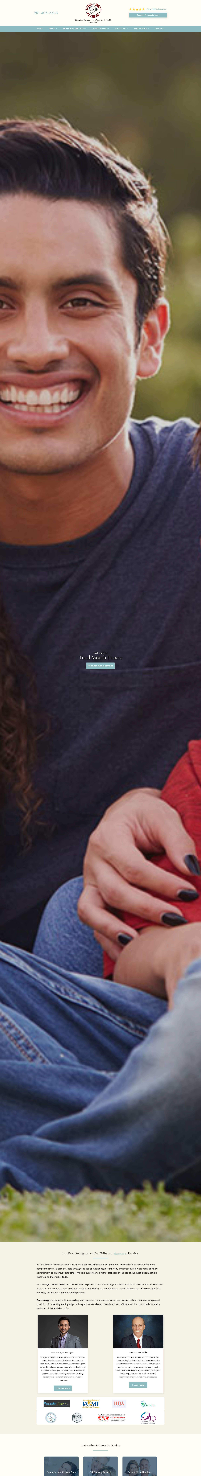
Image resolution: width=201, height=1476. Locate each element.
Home (40, 28)
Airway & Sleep (100, 28)
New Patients (140, 28)
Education (120, 28)
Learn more (63, 1388)
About (52, 28)
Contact (159, 28)
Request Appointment (100, 665)
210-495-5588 (46, 13)
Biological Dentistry (74, 28)
